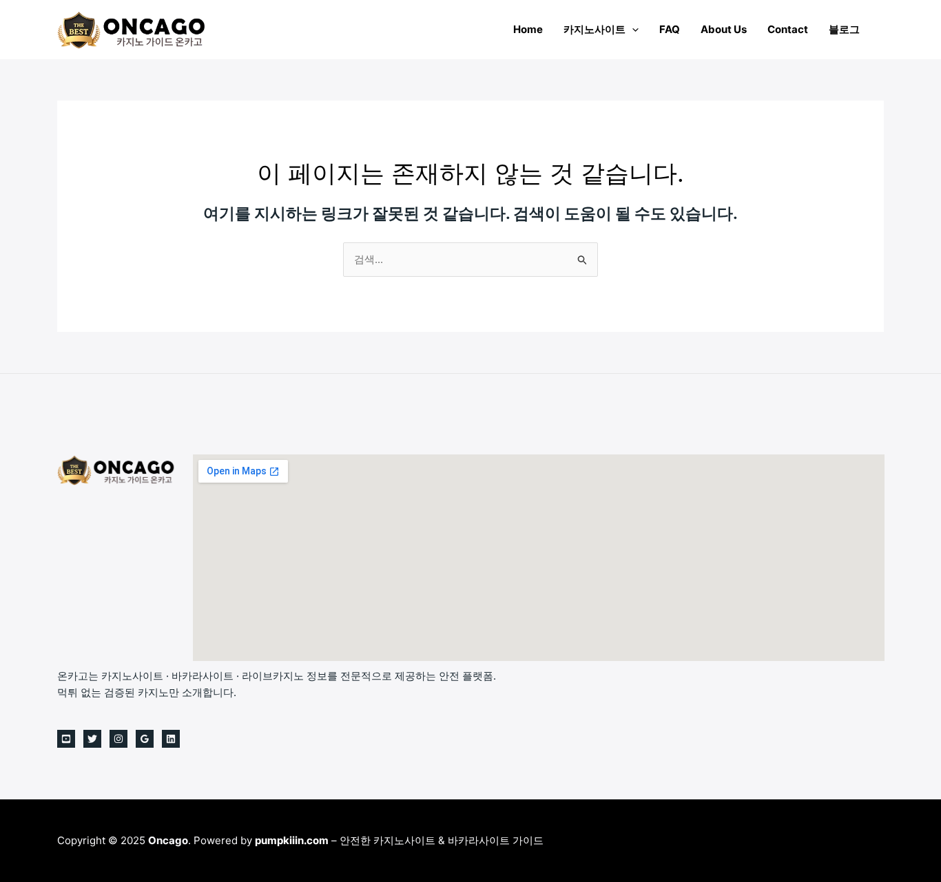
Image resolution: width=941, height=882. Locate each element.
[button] (632, 29)
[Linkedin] (171, 739)
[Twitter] (92, 739)
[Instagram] (118, 739)
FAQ (669, 29)
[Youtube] (66, 739)
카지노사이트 (594, 29)
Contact (787, 29)
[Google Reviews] (145, 739)
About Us (724, 29)
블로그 (844, 29)
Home (528, 29)
